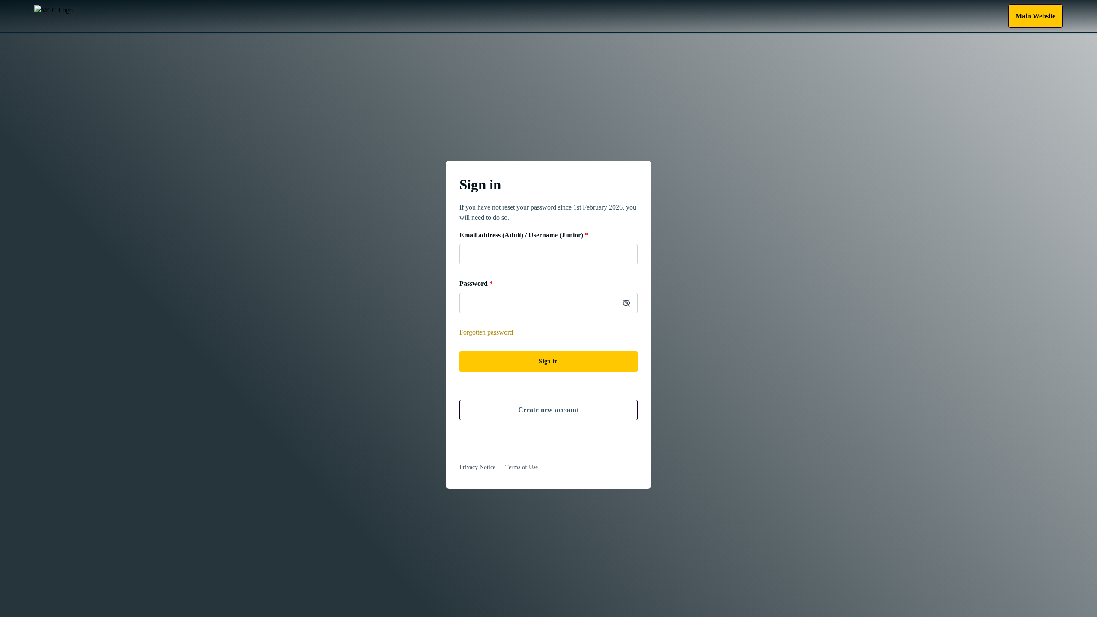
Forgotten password (486, 332)
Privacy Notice (477, 467)
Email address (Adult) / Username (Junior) (523, 235)
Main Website (1035, 16)
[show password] (626, 303)
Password (476, 283)
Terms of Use (521, 467)
